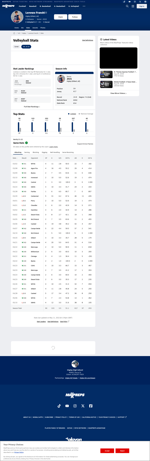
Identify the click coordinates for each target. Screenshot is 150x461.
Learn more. (53, 147)
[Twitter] (140, 1)
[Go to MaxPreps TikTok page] (59, 406)
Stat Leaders (41, 321)
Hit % (90, 158)
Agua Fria (34, 168)
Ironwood (34, 177)
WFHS (33, 164)
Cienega (34, 256)
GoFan (69, 428)
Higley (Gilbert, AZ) (32, 16)
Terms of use (74, 417)
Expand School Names (85, 144)
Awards (35, 28)
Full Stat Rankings (31, 106)
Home (16, 28)
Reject (122, 451)
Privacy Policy (61, 417)
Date (14, 158)
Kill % (68, 158)
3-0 (25, 173)
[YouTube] (129, 1)
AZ (19, 33)
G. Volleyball (74, 6)
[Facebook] (145, 1)
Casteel (33, 224)
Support (121, 417)
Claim (60, 17)
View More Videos (117, 93)
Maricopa (34, 247)
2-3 (24, 196)
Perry (33, 201)
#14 (74, 103)
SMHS (33, 187)
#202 (75, 100)
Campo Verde (35, 228)
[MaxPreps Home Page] (14, 33)
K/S (60, 158)
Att (76, 158)
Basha (33, 261)
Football (22, 6)
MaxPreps (6, 1)
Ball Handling (55, 152)
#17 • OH (33, 22)
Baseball (32, 6)
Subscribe (49, 417)
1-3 (24, 224)
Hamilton (34, 210)
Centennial (35, 196)
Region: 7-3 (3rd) (85, 97)
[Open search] (127, 6)
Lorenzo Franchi (35, 12)
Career (16, 46)
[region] (75, 451)
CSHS (33, 265)
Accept (107, 451)
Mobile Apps (38, 417)
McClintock (35, 219)
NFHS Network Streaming (40, 1)
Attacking (17, 152)
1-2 (24, 205)
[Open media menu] (133, 6)
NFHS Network (80, 428)
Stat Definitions (87, 40)
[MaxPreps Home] (8, 6)
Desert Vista (35, 214)
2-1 (25, 210)
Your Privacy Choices (106, 417)
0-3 (24, 238)
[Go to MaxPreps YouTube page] (67, 406)
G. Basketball (59, 6)
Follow (75, 17)
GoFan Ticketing (20, 1)
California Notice (89, 417)
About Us (27, 417)
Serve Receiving (68, 152)
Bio (22, 28)
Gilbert (33, 238)
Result (24, 158)
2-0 (25, 247)
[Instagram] (134, 1)
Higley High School (75, 370)
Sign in (141, 6)
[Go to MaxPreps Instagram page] (75, 406)
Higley (24, 33)
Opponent (34, 158)
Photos (42, 28)
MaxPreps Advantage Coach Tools (69, 1)
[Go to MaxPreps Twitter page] (83, 406)
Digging (44, 152)
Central (33, 182)
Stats (28, 28)
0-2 (24, 201)
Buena (33, 173)
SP (46, 158)
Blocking (36, 152)
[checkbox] (78, 142)
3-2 (25, 228)
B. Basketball (45, 6)
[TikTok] (124, 1)
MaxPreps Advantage (96, 428)
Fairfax (33, 191)
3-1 (25, 164)
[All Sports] (84, 6)
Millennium (35, 251)
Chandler (34, 205)
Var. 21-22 (26, 46)
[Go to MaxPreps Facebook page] (91, 406)
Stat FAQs (63, 321)
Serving (27, 152)
